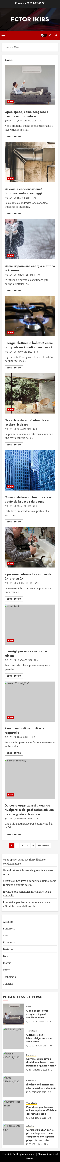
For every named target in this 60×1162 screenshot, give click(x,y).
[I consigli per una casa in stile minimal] (30, 625)
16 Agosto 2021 (24, 660)
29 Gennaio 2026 (28, 121)
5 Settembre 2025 (37, 1092)
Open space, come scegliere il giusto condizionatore (26, 114)
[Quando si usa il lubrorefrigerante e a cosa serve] (13, 1038)
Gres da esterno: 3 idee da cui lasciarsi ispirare (27, 422)
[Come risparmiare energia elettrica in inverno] (30, 239)
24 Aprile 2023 (23, 198)
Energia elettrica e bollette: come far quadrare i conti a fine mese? (29, 345)
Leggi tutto (14, 136)
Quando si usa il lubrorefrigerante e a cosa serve (39, 1038)
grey (9, 198)
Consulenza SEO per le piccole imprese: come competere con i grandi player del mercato (40, 1135)
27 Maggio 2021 (24, 819)
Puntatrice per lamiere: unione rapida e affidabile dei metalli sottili (41, 1110)
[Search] (50, 35)
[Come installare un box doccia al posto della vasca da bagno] (30, 470)
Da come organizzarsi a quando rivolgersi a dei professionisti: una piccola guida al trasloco (29, 809)
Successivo (43, 845)
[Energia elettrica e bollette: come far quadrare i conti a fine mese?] (30, 316)
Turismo (8, 983)
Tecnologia (9, 977)
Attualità (8, 921)
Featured (8, 949)
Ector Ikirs (30, 19)
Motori (7, 963)
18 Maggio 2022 (24, 352)
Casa (10, 101)
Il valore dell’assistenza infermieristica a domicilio (41, 1086)
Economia (9, 942)
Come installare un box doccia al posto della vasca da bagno (28, 499)
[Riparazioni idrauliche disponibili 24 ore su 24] (30, 547)
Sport (6, 970)
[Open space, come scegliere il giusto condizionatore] (30, 85)
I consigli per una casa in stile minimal (26, 653)
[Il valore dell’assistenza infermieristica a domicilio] (13, 1086)
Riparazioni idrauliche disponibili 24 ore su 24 (28, 576)
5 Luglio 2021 (23, 737)
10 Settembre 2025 (38, 1070)
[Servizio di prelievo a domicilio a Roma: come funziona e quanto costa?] (13, 1062)
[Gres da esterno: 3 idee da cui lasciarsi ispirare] (30, 393)
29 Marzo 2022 (24, 429)
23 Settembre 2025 (38, 1046)
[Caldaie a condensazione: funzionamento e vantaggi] (30, 162)
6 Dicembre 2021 (25, 583)
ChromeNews (45, 1154)
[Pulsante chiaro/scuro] (44, 35)
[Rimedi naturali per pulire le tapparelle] (30, 702)
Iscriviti (56, 35)
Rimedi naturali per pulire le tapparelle (24, 730)
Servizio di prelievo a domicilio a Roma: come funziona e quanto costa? (41, 1062)
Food (6, 956)
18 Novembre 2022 (26, 275)
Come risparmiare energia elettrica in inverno (30, 268)
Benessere (9, 928)
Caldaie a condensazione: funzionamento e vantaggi (23, 191)
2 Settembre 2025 (37, 1118)
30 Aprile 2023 (36, 1144)
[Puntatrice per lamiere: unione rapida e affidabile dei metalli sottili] (13, 1110)
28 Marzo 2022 (24, 506)
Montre (11, 121)
